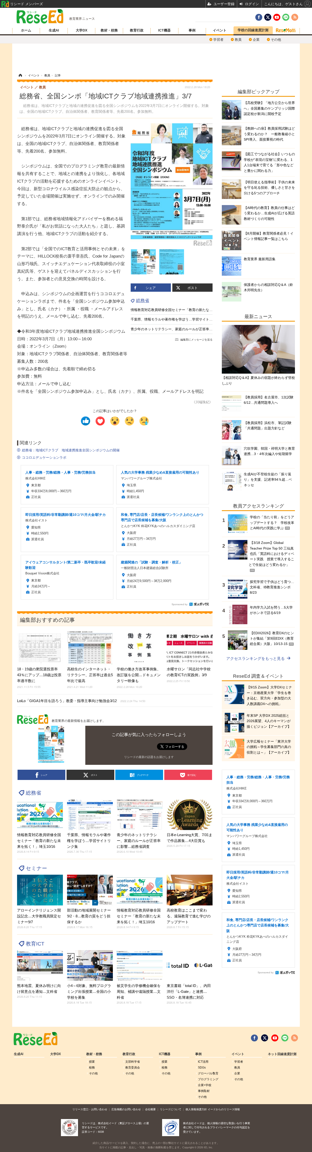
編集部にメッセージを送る (196, 339)
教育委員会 (132, 1067)
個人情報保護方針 (196, 1109)
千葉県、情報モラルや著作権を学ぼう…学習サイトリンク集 (177, 319)
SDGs (202, 1067)
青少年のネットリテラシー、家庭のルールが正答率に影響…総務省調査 (185, 329)
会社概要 (150, 1109)
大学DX (81, 30)
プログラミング (208, 1079)
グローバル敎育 (208, 1073)
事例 (192, 30)
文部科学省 (132, 1061)
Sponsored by (179, 604)
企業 (256, 40)
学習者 (218, 40)
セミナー (36, 868)
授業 (92, 1061)
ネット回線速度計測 (282, 1054)
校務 (92, 1067)
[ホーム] (20, 75)
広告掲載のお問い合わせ (126, 1109)
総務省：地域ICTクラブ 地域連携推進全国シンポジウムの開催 (71, 450)
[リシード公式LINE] (285, 1038)
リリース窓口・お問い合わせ (89, 1109)
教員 (238, 40)
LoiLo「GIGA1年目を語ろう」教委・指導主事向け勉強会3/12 (81, 701)
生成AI (54, 30)
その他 (276, 40)
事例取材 (204, 1091)
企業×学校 (204, 1085)
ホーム (26, 30)
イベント (219, 30)
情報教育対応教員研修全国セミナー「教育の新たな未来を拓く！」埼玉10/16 (190, 310)
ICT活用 (203, 1061)
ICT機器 (164, 30)
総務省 (142, 300)
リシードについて (170, 1109)
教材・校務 (109, 30)
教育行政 (137, 30)
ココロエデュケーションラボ (44, 457)
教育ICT (35, 943)
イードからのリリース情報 (224, 1109)
